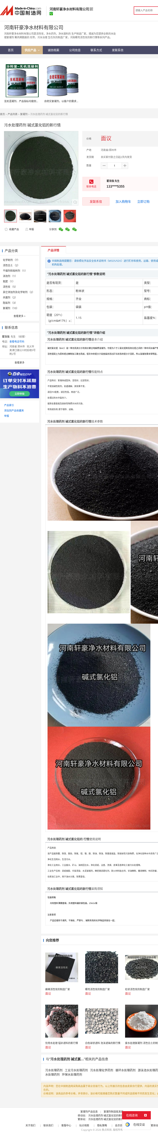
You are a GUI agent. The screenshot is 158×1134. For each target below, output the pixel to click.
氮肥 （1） (9, 281)
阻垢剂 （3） (10, 303)
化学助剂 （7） (11, 260)
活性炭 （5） (10, 287)
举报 (31, 229)
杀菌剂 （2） (10, 297)
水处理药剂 (52, 1074)
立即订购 (143, 201)
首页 (2, 114)
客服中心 (66, 1125)
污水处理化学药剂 (101, 1070)
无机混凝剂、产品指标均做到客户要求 (25, 101)
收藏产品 (13, 229)
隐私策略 (102, 1125)
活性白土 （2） (11, 265)
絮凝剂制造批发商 (113, 1111)
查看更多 (20, 316)
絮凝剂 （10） (11, 308)
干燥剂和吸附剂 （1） (15, 270)
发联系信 (96, 201)
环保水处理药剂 (72, 1074)
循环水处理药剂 (125, 1070)
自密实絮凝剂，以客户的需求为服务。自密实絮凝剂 (72, 101)
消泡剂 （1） (10, 276)
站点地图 (84, 1125)
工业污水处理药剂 (76, 1070)
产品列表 (12, 114)
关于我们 (30, 1125)
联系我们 (48, 1125)
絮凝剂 (24, 114)
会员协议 (120, 1125)
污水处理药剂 (54, 1070)
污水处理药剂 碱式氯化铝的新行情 (107, 1115)
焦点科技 (107, 1130)
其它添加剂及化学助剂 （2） (19, 292)
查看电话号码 (16, 341)
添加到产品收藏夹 (14, 410)
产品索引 (9, 405)
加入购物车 (123, 201)
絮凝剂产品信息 (89, 1111)
